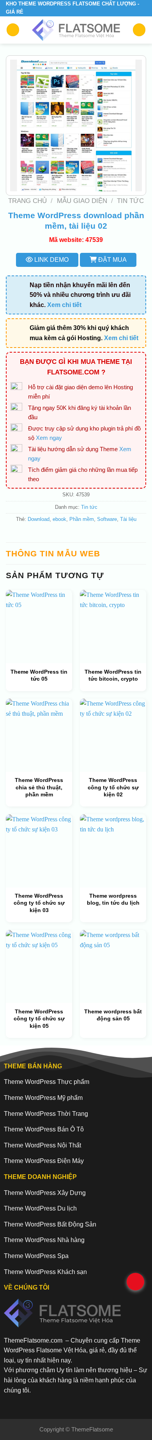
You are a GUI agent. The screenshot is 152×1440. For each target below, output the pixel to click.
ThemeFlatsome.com (33, 1340)
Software (107, 519)
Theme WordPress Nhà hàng (44, 1240)
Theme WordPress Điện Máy (44, 1161)
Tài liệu (128, 519)
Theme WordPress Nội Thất (42, 1145)
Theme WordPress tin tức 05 (39, 675)
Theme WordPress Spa (36, 1256)
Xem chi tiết (64, 305)
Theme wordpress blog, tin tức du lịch (113, 899)
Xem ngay (49, 437)
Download (38, 519)
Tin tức (130, 201)
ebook (59, 519)
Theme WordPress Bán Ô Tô (44, 1129)
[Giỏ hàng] (139, 29)
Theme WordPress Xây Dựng (45, 1192)
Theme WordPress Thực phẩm (46, 1081)
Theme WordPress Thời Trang (46, 1113)
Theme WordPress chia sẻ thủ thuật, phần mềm (39, 787)
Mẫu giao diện (82, 201)
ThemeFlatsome (92, 1429)
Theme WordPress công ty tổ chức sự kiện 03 (39, 903)
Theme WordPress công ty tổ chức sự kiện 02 (113, 787)
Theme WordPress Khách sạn (45, 1272)
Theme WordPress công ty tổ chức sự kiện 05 (39, 1018)
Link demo (51, 259)
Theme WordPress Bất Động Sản (50, 1224)
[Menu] (13, 29)
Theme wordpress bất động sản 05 (113, 1015)
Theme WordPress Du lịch (40, 1208)
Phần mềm (81, 519)
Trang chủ (27, 201)
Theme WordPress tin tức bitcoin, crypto (113, 675)
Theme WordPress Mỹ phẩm (43, 1097)
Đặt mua (112, 259)
